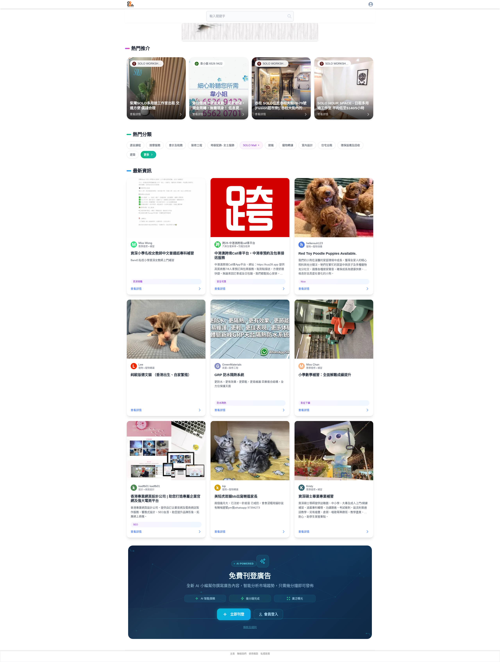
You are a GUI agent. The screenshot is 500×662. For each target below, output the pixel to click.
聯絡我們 (241, 653)
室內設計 (307, 145)
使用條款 (253, 653)
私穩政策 (265, 653)
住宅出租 (326, 145)
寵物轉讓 (287, 145)
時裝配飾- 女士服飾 (222, 145)
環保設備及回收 (350, 145)
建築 (132, 154)
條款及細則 (250, 627)
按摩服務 (154, 145)
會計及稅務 (176, 145)
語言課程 (135, 145)
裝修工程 (196, 145)
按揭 (271, 145)
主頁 (232, 653)
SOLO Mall (251, 145)
